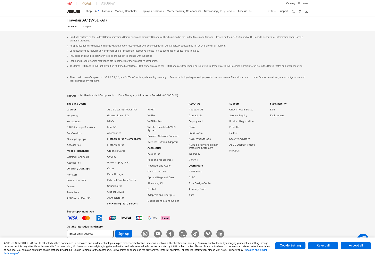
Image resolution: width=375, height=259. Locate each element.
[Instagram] (145, 234)
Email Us (234, 127)
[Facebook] (170, 234)
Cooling (111, 156)
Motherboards (115, 145)
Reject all (323, 245)
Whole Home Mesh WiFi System (161, 129)
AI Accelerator (115, 197)
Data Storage (115, 174)
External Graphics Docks (121, 180)
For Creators (74, 133)
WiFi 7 (151, 109)
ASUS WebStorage (200, 139)
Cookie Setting (290, 245)
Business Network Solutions (163, 136)
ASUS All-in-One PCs (79, 198)
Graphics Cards (116, 150)
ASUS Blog (195, 171)
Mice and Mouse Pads (160, 159)
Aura (191, 195)
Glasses (71, 186)
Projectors (73, 192)
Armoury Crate (197, 189)
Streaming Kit (155, 183)
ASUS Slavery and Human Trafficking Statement (203, 146)
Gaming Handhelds (78, 157)
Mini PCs (112, 127)
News (192, 127)
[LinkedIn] (220, 234)
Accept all (356, 245)
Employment (196, 121)
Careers (193, 159)
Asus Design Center (200, 183)
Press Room (196, 133)
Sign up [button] (123, 234)
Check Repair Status (241, 109)
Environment (277, 115)
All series (143, 95)
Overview (72, 26)
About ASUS (196, 109)
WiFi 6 (151, 115)
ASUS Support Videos (242, 144)
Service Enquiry (238, 115)
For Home (72, 115)
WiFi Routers (154, 121)
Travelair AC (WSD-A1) (87, 20)
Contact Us (195, 115)
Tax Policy (194, 153)
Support (87, 26)
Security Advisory (239, 139)
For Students (74, 121)
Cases (110, 168)
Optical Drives (115, 192)
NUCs (110, 121)
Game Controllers (157, 171)
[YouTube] (158, 234)
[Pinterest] (208, 234)
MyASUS (234, 150)
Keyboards (153, 154)
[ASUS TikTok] (195, 234)
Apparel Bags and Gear (160, 177)
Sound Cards (114, 186)
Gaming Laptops (76, 139)
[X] (183, 234)
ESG (272, 109)
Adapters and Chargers (161, 195)
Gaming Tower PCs (118, 115)
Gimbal (151, 189)
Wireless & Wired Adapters (162, 142)
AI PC (192, 177)
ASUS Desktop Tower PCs (122, 109)
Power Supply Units (118, 162)
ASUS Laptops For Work (81, 127)
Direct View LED (76, 180)
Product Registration (241, 121)
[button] (290, 3)
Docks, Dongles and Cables (163, 201)
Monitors (72, 174)
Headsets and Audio (159, 165)
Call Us (233, 133)
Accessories (74, 145)
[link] (73, 11)
